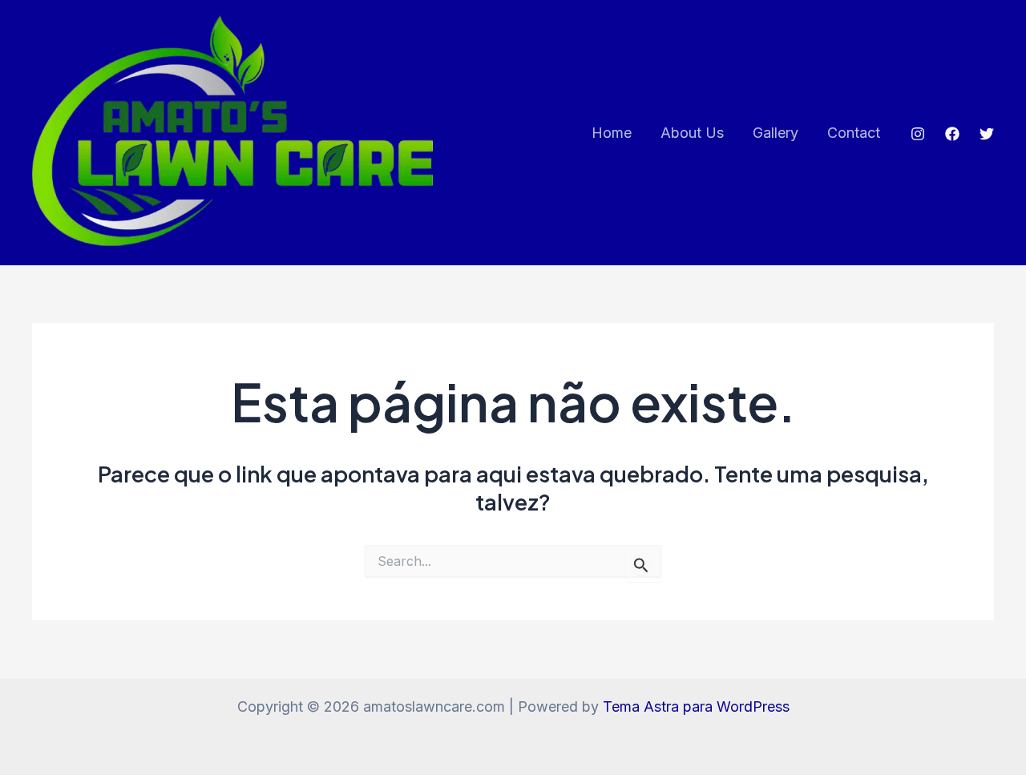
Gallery (775, 132)
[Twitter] (987, 134)
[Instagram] (918, 134)
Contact (853, 132)
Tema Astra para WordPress (696, 706)
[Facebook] (952, 134)
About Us (692, 132)
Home (612, 132)
